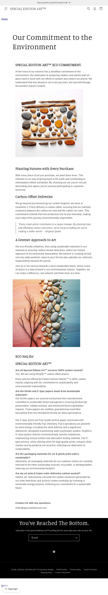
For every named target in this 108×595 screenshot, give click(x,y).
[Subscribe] (76, 538)
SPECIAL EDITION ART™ (28, 569)
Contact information (62, 572)
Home (4, 19)
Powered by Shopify (46, 569)
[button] (6, 8)
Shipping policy (46, 572)
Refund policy (62, 569)
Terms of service (90, 569)
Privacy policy (75, 569)
